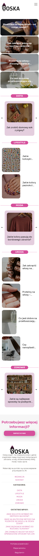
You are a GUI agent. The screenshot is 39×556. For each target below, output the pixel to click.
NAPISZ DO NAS (19, 433)
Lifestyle (19, 142)
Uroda (19, 252)
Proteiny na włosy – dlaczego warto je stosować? (19, 62)
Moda (19, 205)
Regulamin (19, 552)
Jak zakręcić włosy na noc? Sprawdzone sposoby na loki (19, 45)
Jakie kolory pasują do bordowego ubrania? (19, 238)
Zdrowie (19, 367)
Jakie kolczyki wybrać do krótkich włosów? (19, 515)
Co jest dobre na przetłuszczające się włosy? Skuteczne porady (19, 80)
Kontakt (19, 480)
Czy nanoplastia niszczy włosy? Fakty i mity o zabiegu (29, 346)
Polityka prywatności (19, 544)
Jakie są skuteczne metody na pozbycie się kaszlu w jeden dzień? (19, 521)
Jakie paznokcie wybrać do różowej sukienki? (19, 528)
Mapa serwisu (19, 548)
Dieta (19, 96)
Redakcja (19, 477)
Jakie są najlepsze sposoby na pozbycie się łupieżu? (19, 400)
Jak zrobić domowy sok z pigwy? (19, 129)
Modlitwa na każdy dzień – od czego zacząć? (19, 26)
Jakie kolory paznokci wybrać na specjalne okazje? (29, 184)
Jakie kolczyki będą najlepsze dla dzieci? (29, 158)
